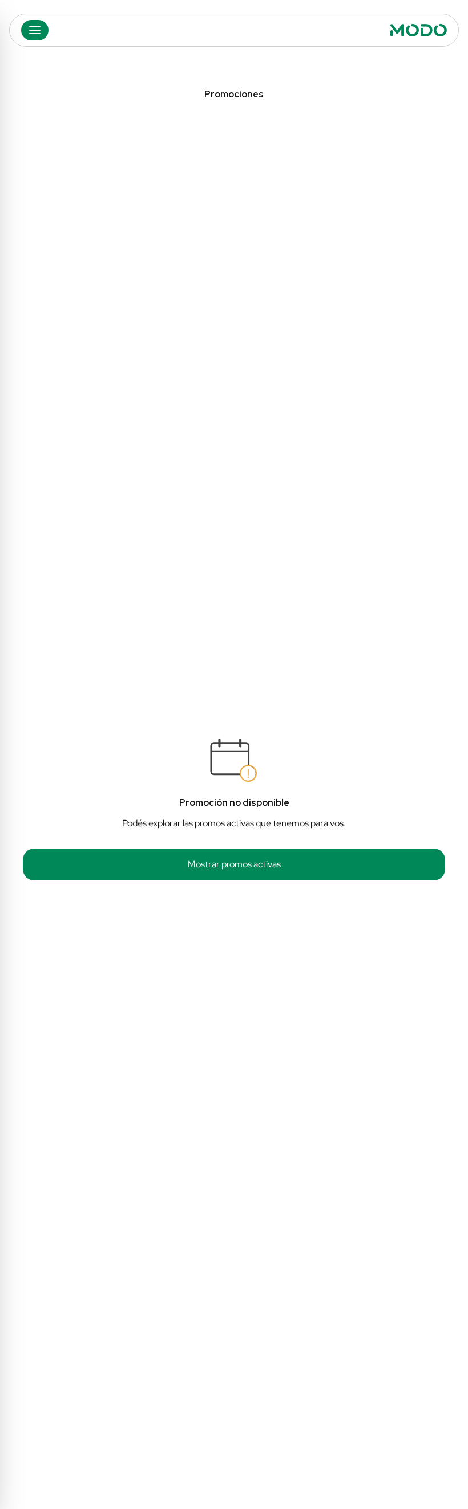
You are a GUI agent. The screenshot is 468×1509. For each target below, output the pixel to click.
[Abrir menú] (35, 30)
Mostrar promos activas (234, 864)
